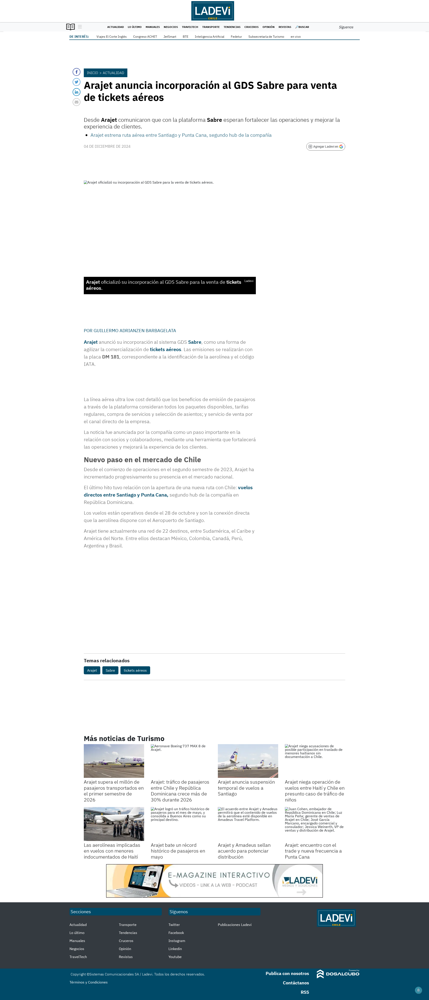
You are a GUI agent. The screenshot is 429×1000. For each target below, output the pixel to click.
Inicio (92, 72)
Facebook (176, 932)
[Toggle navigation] (79, 27)
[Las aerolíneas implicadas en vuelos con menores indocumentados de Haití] (114, 824)
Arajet (91, 342)
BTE (185, 37)
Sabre (194, 342)
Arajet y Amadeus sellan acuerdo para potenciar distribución (244, 851)
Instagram (176, 940)
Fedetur (236, 37)
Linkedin (175, 948)
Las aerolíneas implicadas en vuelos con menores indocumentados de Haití (112, 851)
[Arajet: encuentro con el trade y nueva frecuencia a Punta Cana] (315, 824)
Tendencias (232, 27)
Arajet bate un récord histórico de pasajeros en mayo (178, 851)
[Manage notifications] (418, 990)
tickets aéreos (165, 349)
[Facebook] (76, 72)
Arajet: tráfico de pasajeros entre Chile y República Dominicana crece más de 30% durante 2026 (180, 790)
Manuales (153, 27)
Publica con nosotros (287, 973)
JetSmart (170, 37)
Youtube (175, 956)
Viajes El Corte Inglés (112, 37)
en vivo (296, 37)
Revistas (285, 27)
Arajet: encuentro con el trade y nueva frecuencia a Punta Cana (313, 851)
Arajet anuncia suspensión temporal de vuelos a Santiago (246, 787)
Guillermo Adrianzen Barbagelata (135, 330)
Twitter (174, 924)
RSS (305, 992)
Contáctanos (296, 983)
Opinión (269, 27)
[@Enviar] (76, 102)
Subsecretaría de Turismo (266, 37)
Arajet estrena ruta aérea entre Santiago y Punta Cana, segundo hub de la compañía (181, 135)
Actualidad (115, 27)
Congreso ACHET (145, 37)
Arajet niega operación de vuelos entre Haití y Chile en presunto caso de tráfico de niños (315, 790)
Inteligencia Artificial (209, 37)
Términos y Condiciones (88, 982)
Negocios (171, 27)
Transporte (211, 27)
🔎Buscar (302, 27)
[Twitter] (76, 82)
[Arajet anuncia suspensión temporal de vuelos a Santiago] (248, 761)
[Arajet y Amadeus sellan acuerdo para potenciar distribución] (248, 824)
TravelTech (190, 27)
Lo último (135, 27)
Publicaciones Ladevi (235, 924)
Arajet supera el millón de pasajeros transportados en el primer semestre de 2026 (114, 790)
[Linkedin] (76, 92)
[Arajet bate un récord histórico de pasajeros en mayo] (181, 824)
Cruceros (251, 27)
